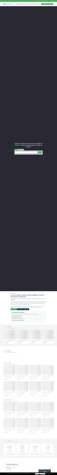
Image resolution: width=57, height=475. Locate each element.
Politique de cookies (27, 473)
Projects (16, 149)
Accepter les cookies (48, 473)
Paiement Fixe (14, 467)
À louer (22, 149)
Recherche (39, 152)
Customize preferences (42, 473)
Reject (37, 473)
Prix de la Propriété (8, 469)
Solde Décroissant (8, 467)
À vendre (19, 149)
